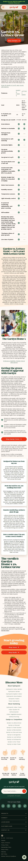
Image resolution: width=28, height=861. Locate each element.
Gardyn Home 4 (13, 585)
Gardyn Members (17, 502)
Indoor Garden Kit (14, 709)
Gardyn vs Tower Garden (14, 727)
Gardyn (11, 838)
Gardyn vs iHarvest (14, 725)
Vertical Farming (14, 716)
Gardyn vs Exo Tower (14, 742)
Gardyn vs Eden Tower (14, 744)
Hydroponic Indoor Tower (14, 707)
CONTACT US (5, 830)
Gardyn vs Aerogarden (14, 734)
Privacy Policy (4, 845)
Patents (3, 840)
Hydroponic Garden (14, 691)
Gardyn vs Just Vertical (14, 737)
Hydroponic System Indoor (14, 694)
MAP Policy (4, 854)
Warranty (3, 851)
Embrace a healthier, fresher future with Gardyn (14, 361)
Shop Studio (13, 652)
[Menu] (3, 7)
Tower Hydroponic (14, 701)
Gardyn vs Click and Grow (14, 732)
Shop (24, 7)
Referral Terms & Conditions (8, 856)
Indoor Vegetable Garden (14, 714)
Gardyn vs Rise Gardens (14, 730)
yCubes (9, 491)
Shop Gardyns (13, 40)
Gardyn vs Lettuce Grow (14, 723)
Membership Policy (6, 847)
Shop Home (13, 647)
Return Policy (4, 849)
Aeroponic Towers (14, 698)
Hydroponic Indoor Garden (14, 689)
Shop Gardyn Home (12, 439)
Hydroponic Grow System (14, 696)
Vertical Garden (14, 712)
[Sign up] (24, 791)
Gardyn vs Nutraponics (14, 739)
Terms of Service (5, 842)
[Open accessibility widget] (2, 836)
